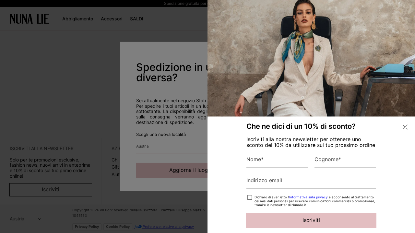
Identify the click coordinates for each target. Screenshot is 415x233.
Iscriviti (311, 220)
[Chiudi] (405, 127)
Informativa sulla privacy (308, 197)
